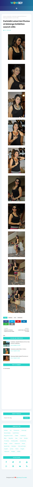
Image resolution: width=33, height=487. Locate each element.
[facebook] (6, 462)
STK (5, 30)
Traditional (23, 435)
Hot (15, 317)
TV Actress (6, 441)
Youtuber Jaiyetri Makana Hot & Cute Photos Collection (20, 342)
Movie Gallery (7, 433)
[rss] (27, 466)
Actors (10, 443)
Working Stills (14, 441)
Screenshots (23, 441)
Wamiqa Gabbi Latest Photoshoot (19, 356)
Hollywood (17, 443)
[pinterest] (13, 466)
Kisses (23, 443)
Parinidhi (9, 16)
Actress (10, 317)
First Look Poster (22, 446)
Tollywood (6, 451)
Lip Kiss (11, 448)
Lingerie (6, 448)
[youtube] (27, 462)
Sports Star (6, 446)
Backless (14, 446)
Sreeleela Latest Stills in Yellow (18, 349)
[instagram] (20, 462)
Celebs (16, 435)
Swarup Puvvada (22, 477)
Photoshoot (16, 430)
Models (26, 438)
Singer (5, 443)
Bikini (5, 438)
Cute (21, 438)
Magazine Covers (8, 435)
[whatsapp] (6, 466)
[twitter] (13, 462)
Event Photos (16, 433)
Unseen (13, 451)
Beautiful (11, 438)
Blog (20, 483)
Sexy (16, 438)
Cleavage (23, 430)
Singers (22, 448)
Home (4, 16)
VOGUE (18, 451)
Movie (17, 448)
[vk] (20, 466)
